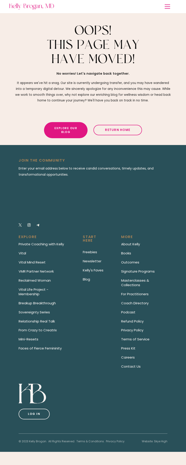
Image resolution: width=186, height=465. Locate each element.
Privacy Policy (115, 441)
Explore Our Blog (65, 130)
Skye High (160, 441)
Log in (34, 414)
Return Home (117, 130)
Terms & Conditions (90, 441)
